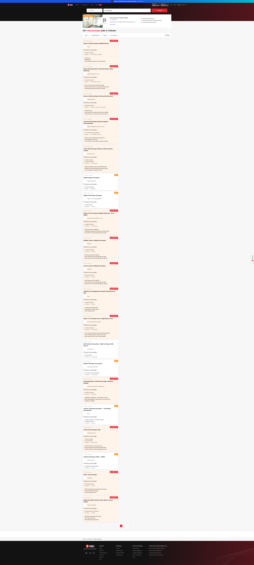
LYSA (88, 413)
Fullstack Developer (89, 161)
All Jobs (101, 557)
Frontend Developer (89, 187)
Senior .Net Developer (90, 474)
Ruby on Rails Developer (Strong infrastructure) (98, 96)
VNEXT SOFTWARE (91, 505)
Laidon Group (90, 349)
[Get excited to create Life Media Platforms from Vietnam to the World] (85, 99)
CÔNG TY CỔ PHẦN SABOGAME (94, 198)
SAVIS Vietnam (90, 460)
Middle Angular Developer (91, 177)
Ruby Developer (97, 539)
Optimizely (89, 477)
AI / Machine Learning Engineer (92, 132)
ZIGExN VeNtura (91, 99)
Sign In (180, 4)
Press (134, 557)
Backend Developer (89, 52)
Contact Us (101, 555)
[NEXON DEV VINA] (85, 433)
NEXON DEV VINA (91, 433)
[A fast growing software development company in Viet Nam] (85, 181)
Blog (92, 4)
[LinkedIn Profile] (87, 553)
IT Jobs (76, 4)
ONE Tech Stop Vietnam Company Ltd (95, 386)
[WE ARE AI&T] (85, 296)
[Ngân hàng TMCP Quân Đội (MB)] (85, 243)
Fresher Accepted (89, 159)
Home (84, 539)
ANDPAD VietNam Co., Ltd (93, 74)
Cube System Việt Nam (92, 366)
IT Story (118, 548)
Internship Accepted (99, 419)
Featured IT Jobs (120, 552)
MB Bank (89, 243)
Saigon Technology (91, 181)
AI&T (88, 296)
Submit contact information (157, 555)
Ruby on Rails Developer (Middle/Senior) (96, 43)
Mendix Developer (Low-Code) (93, 363)
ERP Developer (88, 355)
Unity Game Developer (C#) (92, 430)
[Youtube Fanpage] (93, 553)
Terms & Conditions (137, 555)
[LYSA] (85, 413)
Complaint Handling (137, 552)
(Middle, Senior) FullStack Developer (95, 240)
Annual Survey (119, 555)
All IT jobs (89, 539)
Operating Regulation (137, 550)
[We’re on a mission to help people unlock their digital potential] (85, 477)
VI (186, 4)
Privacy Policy (136, 548)
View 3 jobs (112, 24)
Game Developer (89, 204)
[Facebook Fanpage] (90, 553)
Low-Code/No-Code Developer (92, 372)
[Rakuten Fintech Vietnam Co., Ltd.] (85, 218)
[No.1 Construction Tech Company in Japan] (85, 74)
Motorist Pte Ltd (90, 153)
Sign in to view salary (91, 50)
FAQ (100, 559)
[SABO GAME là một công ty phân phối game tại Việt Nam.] (85, 198)
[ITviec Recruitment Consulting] (85, 321)
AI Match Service (103, 552)
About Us (101, 550)
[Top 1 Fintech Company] (85, 126)
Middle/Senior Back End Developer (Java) (152, 20)
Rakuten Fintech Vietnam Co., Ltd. (94, 218)
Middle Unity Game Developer (93, 195)
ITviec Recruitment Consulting (94, 321)
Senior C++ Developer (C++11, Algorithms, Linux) (98, 318)
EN (183, 4)
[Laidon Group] (85, 349)
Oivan (88, 46)
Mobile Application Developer (91, 466)
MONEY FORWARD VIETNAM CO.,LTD (95, 126)
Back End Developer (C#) (148, 18)
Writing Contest (119, 550)
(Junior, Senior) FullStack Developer (95, 266)
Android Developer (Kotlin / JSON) (94, 457)
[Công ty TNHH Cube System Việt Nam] (85, 366)
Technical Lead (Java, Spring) (149, 22)
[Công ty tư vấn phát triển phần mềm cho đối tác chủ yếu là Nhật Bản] (85, 505)
